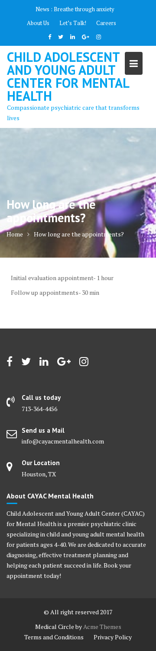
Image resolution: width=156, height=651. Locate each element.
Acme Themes (102, 626)
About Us (38, 23)
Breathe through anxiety (84, 9)
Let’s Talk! (72, 23)
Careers (106, 23)
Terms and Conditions (54, 637)
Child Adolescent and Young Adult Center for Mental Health (68, 76)
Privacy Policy (113, 637)
